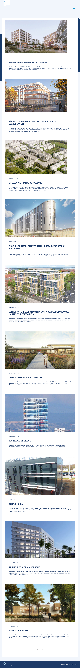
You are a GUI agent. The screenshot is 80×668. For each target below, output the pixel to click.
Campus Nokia (16, 504)
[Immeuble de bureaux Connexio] (40, 539)
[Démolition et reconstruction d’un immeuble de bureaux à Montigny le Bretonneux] (40, 284)
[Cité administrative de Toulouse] (36, 157)
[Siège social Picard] (40, 602)
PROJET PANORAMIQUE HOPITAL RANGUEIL (28, 62)
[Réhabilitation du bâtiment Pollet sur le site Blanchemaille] (36, 95)
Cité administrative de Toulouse (25, 183)
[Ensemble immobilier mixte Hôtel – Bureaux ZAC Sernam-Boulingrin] (40, 218)
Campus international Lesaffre (25, 377)
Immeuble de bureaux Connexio (24, 567)
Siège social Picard (19, 630)
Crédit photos (73, 664)
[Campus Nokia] (40, 476)
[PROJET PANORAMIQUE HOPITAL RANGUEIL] (36, 36)
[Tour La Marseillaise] (40, 413)
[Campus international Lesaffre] (40, 349)
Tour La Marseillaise (20, 440)
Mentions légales (65, 664)
